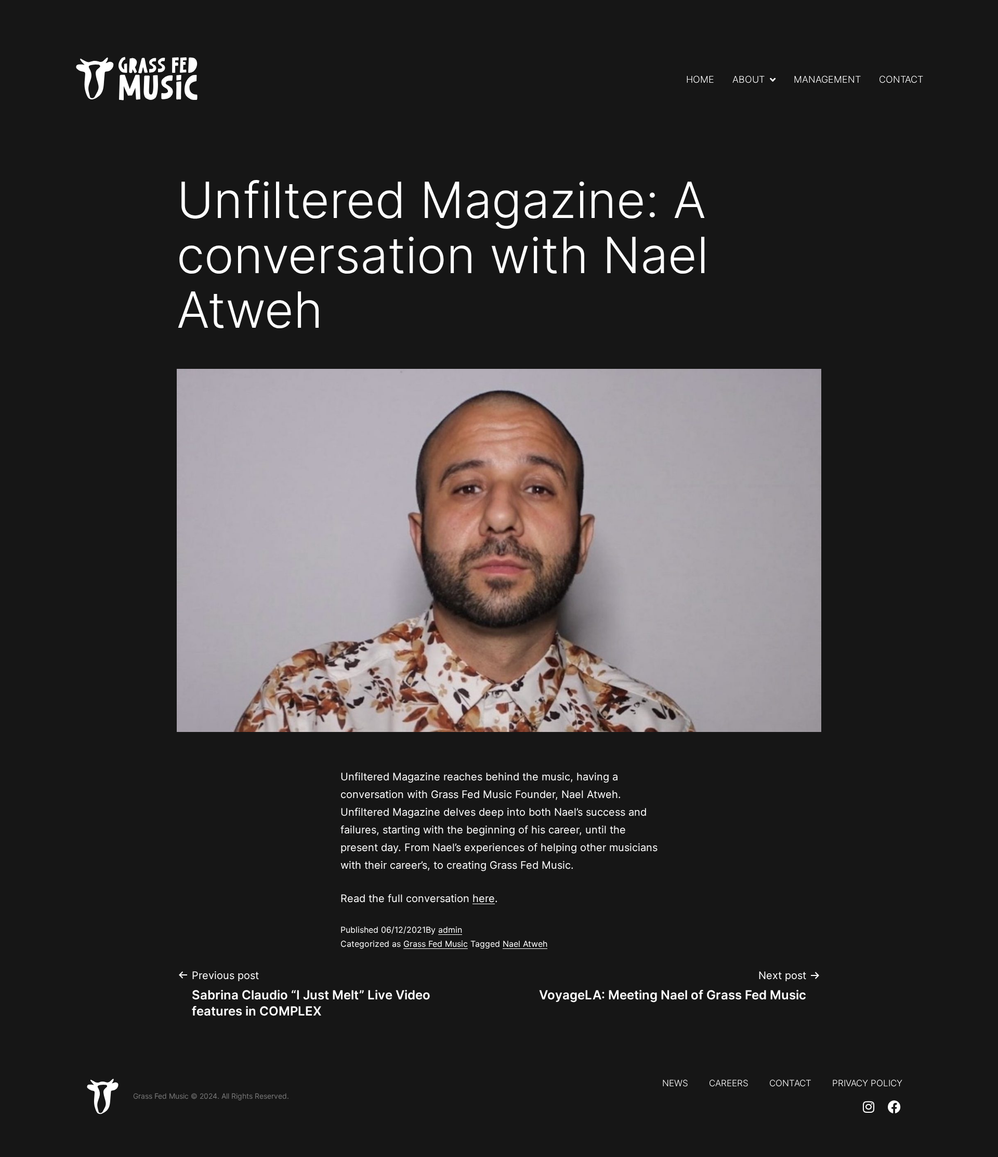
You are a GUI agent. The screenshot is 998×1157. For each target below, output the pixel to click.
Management (827, 79)
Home (700, 79)
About (748, 79)
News (675, 1083)
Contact (901, 79)
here (483, 898)
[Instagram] (869, 1107)
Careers (728, 1083)
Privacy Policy (867, 1083)
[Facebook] (895, 1107)
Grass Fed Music (435, 944)
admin (450, 929)
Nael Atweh (525, 944)
